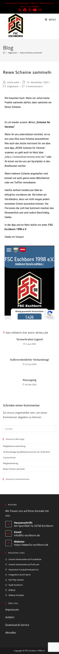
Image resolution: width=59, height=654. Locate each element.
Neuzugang (29, 380)
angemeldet (22, 412)
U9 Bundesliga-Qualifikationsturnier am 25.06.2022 (26, 451)
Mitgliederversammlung (14, 446)
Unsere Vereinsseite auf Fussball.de (24, 559)
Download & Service (17, 625)
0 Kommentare (34, 86)
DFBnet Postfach (16, 595)
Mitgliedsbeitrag (10, 463)
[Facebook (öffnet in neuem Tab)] (24, 10)
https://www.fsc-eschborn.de (31, 544)
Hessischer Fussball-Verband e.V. (23, 569)
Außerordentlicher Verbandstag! (29, 359)
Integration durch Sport (19, 574)
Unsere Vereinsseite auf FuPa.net (23, 564)
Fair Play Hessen (16, 579)
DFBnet (11, 590)
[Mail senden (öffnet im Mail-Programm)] (40, 10)
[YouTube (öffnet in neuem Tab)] (35, 10)
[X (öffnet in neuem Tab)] (19, 10)
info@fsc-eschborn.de (18, 194)
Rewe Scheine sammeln (31, 52)
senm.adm (13, 82)
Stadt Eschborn (15, 585)
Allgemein (12, 86)
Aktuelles (10, 632)
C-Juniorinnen (9, 457)
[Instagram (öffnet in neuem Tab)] (29, 10)
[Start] (4, 52)
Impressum (12, 609)
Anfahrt (9, 617)
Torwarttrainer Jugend (29, 339)
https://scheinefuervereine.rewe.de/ (25, 156)
